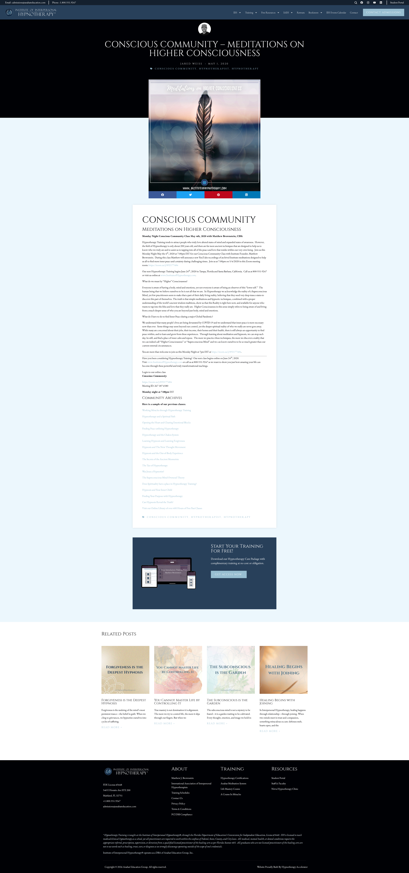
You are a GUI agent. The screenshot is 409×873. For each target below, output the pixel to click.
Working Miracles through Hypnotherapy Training (166, 410)
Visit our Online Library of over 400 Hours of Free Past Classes (172, 508)
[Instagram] (368, 2)
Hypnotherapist (214, 68)
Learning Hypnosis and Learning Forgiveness (163, 440)
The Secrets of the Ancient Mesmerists (160, 459)
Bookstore (313, 12)
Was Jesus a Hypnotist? (153, 471)
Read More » (111, 727)
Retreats (301, 12)
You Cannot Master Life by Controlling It (177, 701)
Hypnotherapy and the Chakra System (160, 434)
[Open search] (356, 3)
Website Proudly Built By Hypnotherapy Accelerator (282, 867)
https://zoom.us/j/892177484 (163, 265)
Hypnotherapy (245, 68)
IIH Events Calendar (336, 12)
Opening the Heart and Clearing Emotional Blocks (166, 422)
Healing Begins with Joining (277, 701)
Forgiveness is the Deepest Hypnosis (123, 701)
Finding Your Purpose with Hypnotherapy (162, 496)
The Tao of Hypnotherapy (155, 465)
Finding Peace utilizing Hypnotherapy (160, 428)
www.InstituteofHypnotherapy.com (178, 275)
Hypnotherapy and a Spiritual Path (158, 416)
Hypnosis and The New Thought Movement (163, 447)
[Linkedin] (380, 2)
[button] (163, 194)
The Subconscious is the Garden (227, 701)
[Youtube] (374, 2)
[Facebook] (361, 2)
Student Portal (397, 2)
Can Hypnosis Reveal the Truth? (157, 502)
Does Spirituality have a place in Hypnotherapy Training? (169, 483)
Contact (354, 12)
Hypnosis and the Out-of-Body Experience (162, 453)
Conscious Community (176, 68)
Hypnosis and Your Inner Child (157, 489)
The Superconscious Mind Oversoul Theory (163, 477)
